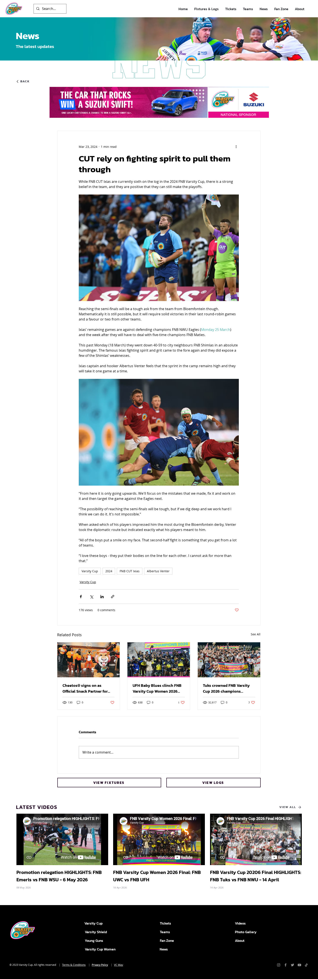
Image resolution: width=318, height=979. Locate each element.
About (239, 940)
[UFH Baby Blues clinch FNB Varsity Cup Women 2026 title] (158, 659)
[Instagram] (278, 965)
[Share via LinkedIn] (102, 597)
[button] (206, 9)
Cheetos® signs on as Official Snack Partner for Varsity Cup (85, 688)
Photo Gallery (246, 931)
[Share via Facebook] (81, 597)
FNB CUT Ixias (130, 571)
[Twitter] (292, 965)
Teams (165, 931)
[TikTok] (306, 965)
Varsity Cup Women (100, 949)
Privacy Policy (100, 964)
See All (255, 634)
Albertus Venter (158, 571)
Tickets (165, 923)
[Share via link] (113, 597)
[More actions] (236, 146)
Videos (240, 923)
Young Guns (94, 940)
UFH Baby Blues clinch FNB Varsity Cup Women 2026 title (157, 688)
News (164, 949)
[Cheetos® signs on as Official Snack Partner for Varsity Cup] (88, 659)
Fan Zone (167, 940)
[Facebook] (285, 965)
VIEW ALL (287, 807)
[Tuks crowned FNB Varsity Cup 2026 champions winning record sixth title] (229, 659)
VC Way (118, 964)
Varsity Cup (90, 571)
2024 (108, 571)
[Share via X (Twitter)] (91, 597)
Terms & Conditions (74, 964)
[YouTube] (299, 965)
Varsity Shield (96, 931)
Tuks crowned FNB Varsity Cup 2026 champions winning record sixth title (226, 688)
